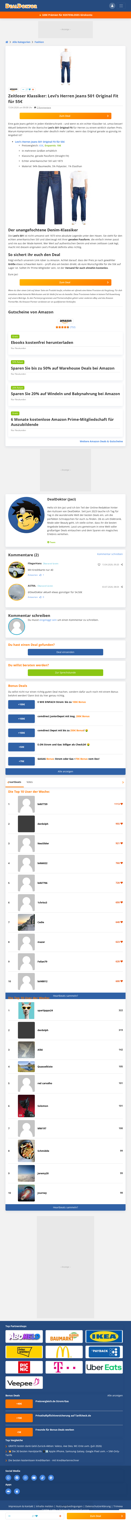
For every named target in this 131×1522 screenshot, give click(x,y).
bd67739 (42, 804)
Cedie (41, 922)
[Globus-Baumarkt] (64, 1336)
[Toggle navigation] (121, 6)
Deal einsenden (65, 652)
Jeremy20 (43, 1173)
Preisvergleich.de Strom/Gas (52, 1401)
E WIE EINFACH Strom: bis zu (62, 702)
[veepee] (24, 1382)
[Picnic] (24, 1367)
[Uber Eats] (104, 1367)
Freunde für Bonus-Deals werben (54, 1429)
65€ (41, 145)
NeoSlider (43, 843)
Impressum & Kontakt (21, 1506)
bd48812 (42, 981)
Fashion (39, 42)
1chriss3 (42, 902)
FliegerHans (43, 563)
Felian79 (42, 961)
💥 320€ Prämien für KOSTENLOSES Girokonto (65, 15)
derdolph (43, 823)
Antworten (33, 574)
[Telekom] (64, 1367)
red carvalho (45, 1083)
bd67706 (42, 882)
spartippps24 (45, 1010)
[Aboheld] (24, 1336)
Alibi (40, 1049)
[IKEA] (104, 1336)
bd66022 (42, 863)
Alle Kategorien (21, 42)
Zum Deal (64, 115)
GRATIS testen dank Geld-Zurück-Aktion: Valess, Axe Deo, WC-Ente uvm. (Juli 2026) (55, 1446)
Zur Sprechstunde (65, 672)
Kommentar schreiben (110, 554)
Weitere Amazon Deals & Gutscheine (101, 441)
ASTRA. (40, 585)
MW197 (42, 1128)
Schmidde (43, 1150)
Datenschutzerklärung (98, 1506)
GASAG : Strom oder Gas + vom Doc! (68, 758)
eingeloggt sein (48, 619)
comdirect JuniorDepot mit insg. (64, 716)
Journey (42, 1192)
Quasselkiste (45, 1066)
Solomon (43, 1105)
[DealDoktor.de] (21, 5)
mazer (41, 942)
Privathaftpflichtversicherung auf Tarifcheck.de (63, 1415)
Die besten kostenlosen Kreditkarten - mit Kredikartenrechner (43, 1460)
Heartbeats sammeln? (65, 995)
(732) (72, 327)
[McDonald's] (64, 1351)
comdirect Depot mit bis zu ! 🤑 (63, 730)
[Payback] (104, 1351)
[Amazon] (13, 89)
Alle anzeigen (65, 771)
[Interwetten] (24, 1351)
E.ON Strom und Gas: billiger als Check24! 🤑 (64, 744)
